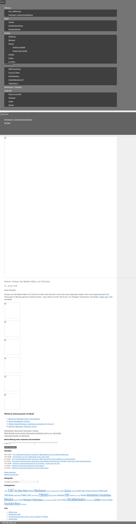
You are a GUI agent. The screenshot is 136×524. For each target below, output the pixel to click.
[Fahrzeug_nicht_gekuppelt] (12, 336)
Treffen (97, 499)
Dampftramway (13, 76)
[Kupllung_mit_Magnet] (12, 354)
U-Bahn (103, 500)
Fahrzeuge (8, 65)
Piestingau (12, 36)
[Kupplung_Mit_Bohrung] (12, 391)
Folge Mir (8, 91)
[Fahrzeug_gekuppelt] (12, 318)
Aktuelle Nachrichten (15, 26)
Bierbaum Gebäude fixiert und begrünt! (24, 419)
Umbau (35, 431)
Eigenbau (95, 491)
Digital (73, 491)
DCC (62, 491)
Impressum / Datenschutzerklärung (20, 15)
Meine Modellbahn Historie (19, 421)
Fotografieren (34, 495)
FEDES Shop (12, 512)
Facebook (11, 98)
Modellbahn (93, 495)
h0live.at (7, 8)
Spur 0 (55, 500)
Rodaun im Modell (19, 47)
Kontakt (11, 105)
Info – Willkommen (14, 11)
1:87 (11, 490)
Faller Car (26, 495)
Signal (45, 500)
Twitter (10, 101)
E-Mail (7, 443)
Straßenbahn (76, 499)
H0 (67, 495)
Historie (72, 495)
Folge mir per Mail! (14, 94)
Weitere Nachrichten (11, 474)
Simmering (50, 500)
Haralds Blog (12, 519)
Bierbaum (11, 40)
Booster (48, 491)
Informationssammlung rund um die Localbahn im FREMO (28, 517)
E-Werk (10, 58)
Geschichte (53, 495)
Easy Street (86, 491)
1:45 (5, 491)
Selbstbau (37, 499)
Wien (17, 503)
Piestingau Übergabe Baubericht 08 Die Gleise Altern (30, 468)
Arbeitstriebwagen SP (16, 80)
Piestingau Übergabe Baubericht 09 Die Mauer (28, 466)
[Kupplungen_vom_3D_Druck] (12, 409)
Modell (83, 495)
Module (7, 33)
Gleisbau (61, 495)
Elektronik (103, 491)
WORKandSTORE (14, 514)
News (6, 18)
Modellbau (105, 495)
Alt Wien (18, 490)
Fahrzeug (8, 495)
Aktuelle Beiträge (14, 29)
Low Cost (77, 495)
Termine (11, 22)
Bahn (26, 490)
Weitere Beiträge (10, 472)
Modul (8, 499)
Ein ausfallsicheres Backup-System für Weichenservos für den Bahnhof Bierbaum (41, 454)
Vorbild (9, 503)
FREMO (44, 494)
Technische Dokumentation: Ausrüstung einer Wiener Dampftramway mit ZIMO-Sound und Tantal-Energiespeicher (51, 461)
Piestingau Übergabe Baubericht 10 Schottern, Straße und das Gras (36, 463)
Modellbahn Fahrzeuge (13, 431)
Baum (31, 491)
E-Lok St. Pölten (14, 72)
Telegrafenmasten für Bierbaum (16, 436)
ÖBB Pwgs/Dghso (14, 69)
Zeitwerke (23, 504)
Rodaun (11, 44)
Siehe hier (104, 297)
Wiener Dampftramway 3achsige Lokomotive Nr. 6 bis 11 (31, 424)
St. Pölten (11, 62)
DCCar (67, 490)
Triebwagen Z (13, 83)
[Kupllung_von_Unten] (12, 372)
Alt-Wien (11, 54)
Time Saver (89, 500)
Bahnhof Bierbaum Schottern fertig (22, 426)
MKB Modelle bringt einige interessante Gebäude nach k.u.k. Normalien (32, 433)
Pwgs (21, 500)
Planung (15, 500)
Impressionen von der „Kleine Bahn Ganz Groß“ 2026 (31, 457)
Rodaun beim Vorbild (20, 51)
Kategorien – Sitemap (12, 87)
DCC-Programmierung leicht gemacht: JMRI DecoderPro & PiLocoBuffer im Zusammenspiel (43, 459)
